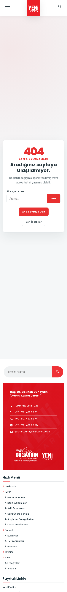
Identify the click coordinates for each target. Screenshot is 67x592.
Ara (53, 198)
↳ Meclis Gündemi (15, 497)
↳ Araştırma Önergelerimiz (19, 519)
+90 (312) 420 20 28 (26, 425)
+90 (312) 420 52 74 (26, 418)
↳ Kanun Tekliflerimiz (16, 524)
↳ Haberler (11, 546)
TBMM (7, 491)
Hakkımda (9, 486)
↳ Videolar (11, 568)
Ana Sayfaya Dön (33, 211)
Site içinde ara (15, 191)
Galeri (7, 557)
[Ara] (57, 371)
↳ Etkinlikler (11, 535)
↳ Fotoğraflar (12, 563)
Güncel (8, 530)
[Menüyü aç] (7, 6)
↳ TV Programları (14, 541)
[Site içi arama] (59, 6)
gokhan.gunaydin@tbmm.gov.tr (32, 431)
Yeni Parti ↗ (9, 587)
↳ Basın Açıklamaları (16, 502)
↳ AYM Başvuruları (15, 508)
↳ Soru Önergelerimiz (17, 513)
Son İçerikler (33, 222)
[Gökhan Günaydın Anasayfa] (33, 8)
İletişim (8, 552)
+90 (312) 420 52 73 (26, 412)
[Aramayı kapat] (60, 19)
